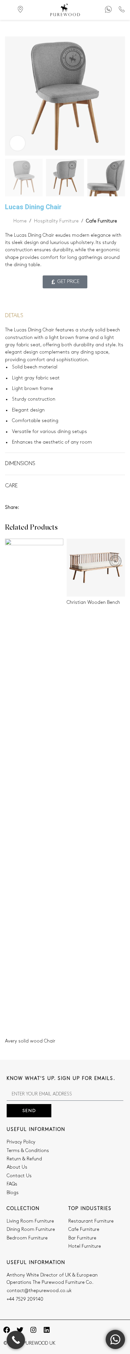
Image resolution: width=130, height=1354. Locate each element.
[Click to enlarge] (17, 143)
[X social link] (30, 508)
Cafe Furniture (101, 221)
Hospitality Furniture (56, 221)
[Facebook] (6, 1330)
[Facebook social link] (23, 508)
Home (20, 221)
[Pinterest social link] (38, 508)
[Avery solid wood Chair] (34, 787)
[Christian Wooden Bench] (96, 568)
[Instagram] (33, 1330)
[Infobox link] (108, 10)
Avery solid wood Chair (30, 1041)
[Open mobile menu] (8, 10)
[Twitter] (20, 1330)
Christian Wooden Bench (93, 602)
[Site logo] (65, 10)
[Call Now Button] (16, 1340)
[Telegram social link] (53, 508)
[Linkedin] (46, 1330)
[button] (11, 96)
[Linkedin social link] (46, 508)
